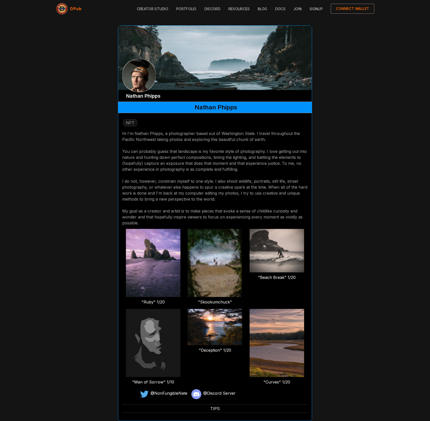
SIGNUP (316, 9)
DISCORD (212, 9)
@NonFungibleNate (169, 393)
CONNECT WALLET (352, 8)
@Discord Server (219, 393)
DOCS (280, 9)
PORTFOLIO (186, 9)
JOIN (297, 9)
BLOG (262, 9)
